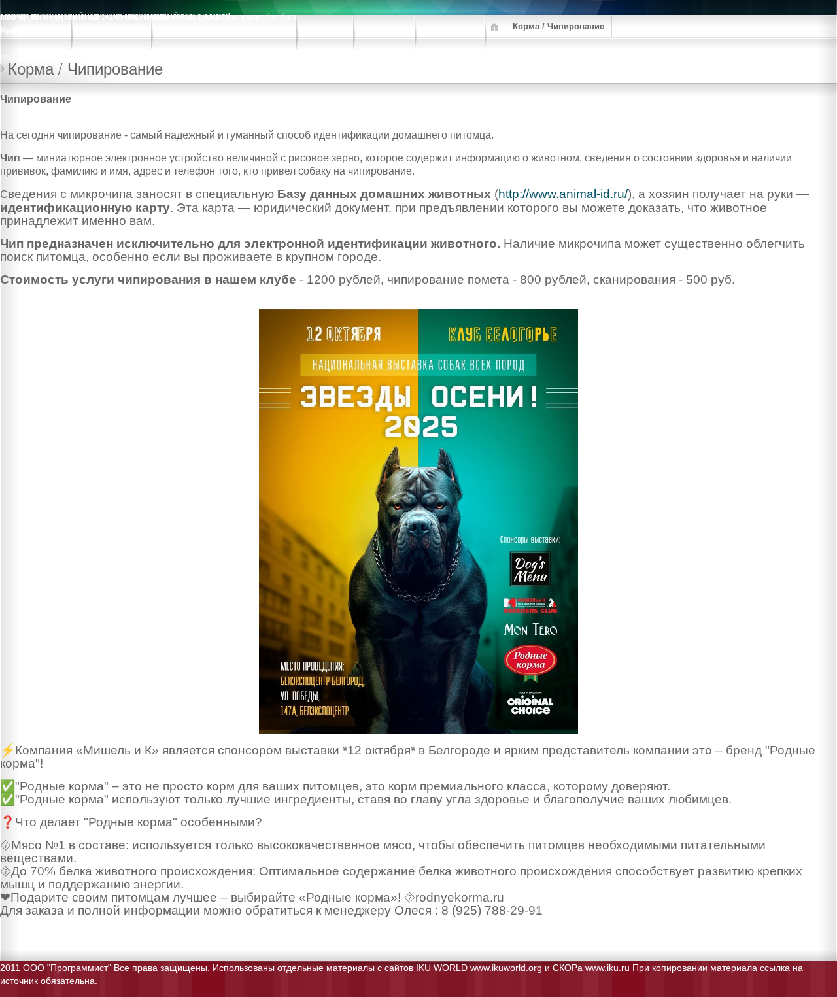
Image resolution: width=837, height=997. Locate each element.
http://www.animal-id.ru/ (563, 194)
